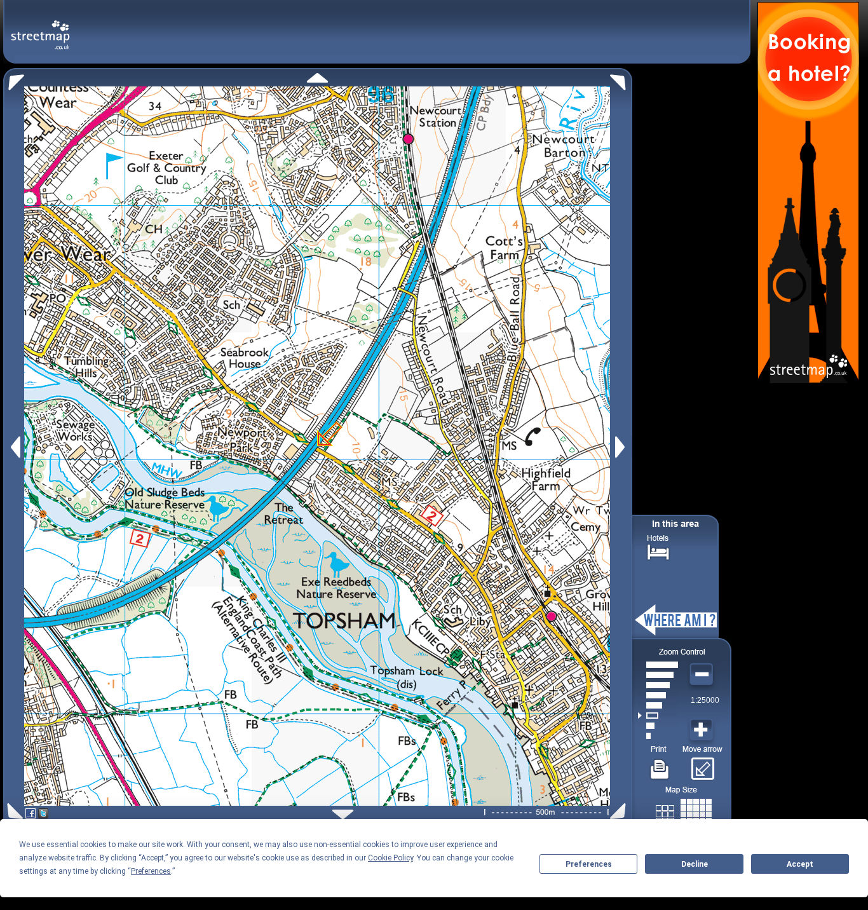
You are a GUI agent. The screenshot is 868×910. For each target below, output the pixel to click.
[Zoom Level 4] (658, 705)
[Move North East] (621, 79)
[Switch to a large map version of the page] (684, 812)
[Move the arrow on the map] (702, 764)
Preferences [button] (151, 871)
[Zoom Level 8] (658, 665)
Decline (694, 864)
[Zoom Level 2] (658, 726)
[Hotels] (658, 550)
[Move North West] (13, 79)
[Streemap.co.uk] (40, 27)
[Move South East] (620, 811)
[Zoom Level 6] (658, 685)
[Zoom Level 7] (658, 675)
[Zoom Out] (703, 675)
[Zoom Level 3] (658, 715)
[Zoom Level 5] (658, 695)
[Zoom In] (703, 730)
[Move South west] (13, 811)
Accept (800, 864)
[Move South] (343, 814)
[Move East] (621, 447)
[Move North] (317, 77)
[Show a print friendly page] (660, 764)
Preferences (589, 864)
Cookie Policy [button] (390, 857)
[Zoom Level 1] (658, 736)
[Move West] (14, 447)
